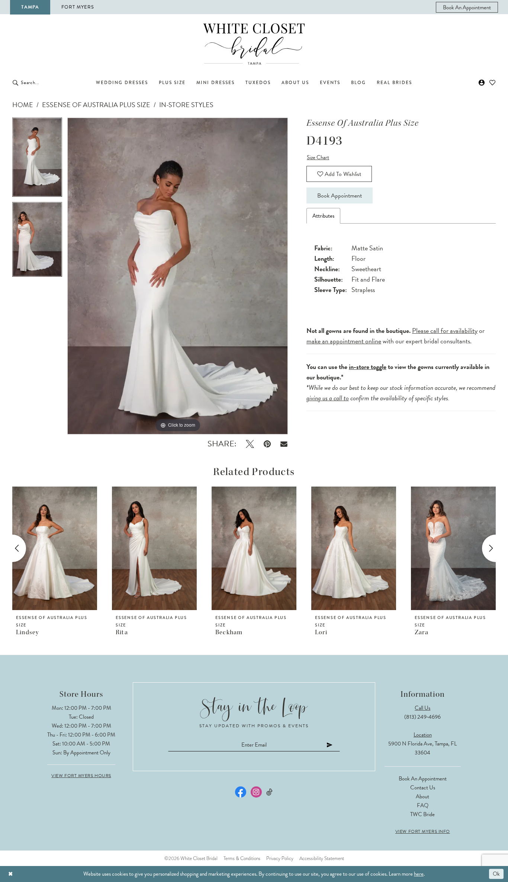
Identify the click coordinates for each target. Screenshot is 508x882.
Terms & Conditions (242, 858)
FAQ (422, 805)
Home (22, 105)
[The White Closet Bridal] (254, 44)
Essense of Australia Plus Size (96, 105)
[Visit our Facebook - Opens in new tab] (240, 792)
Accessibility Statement (321, 858)
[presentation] (54, 548)
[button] (481, 82)
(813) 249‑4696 (422, 717)
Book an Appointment (423, 778)
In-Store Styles (186, 105)
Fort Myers (77, 7)
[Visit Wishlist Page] (492, 82)
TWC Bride (422, 814)
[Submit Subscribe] (330, 744)
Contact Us (422, 787)
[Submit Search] (15, 82)
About (422, 796)
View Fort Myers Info (422, 831)
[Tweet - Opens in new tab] (249, 444)
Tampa (30, 7)
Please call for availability (445, 330)
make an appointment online (343, 341)
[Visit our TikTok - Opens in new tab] (269, 792)
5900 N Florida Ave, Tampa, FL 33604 (422, 748)
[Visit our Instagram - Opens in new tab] (256, 792)
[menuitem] (467, 7)
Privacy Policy (279, 858)
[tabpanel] (37, 160)
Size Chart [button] (318, 157)
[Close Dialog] (10, 874)
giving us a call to (327, 398)
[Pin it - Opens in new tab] (267, 444)
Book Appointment (339, 195)
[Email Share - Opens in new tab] (284, 444)
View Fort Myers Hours (81, 775)
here (419, 874)
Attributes (323, 216)
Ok (496, 874)
